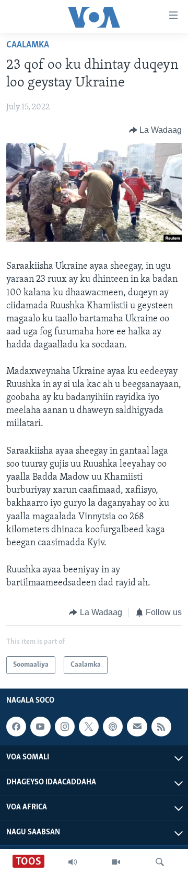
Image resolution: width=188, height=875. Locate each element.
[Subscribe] (137, 726)
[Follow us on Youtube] (40, 726)
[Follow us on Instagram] (65, 726)
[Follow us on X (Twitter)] (89, 726)
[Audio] (72, 862)
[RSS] (161, 726)
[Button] (155, 130)
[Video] (116, 862)
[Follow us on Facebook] (16, 726)
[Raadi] (159, 862)
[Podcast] (113, 726)
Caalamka (27, 45)
